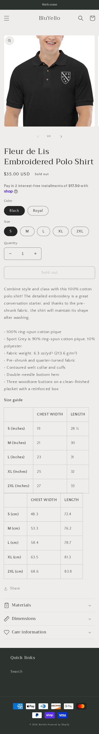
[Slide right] (61, 136)
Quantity (10, 243)
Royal (38, 211)
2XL (80, 231)
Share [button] (15, 588)
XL (60, 231)
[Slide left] (38, 136)
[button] (6, 18)
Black (14, 211)
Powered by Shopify (58, 724)
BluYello (43, 724)
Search (17, 672)
